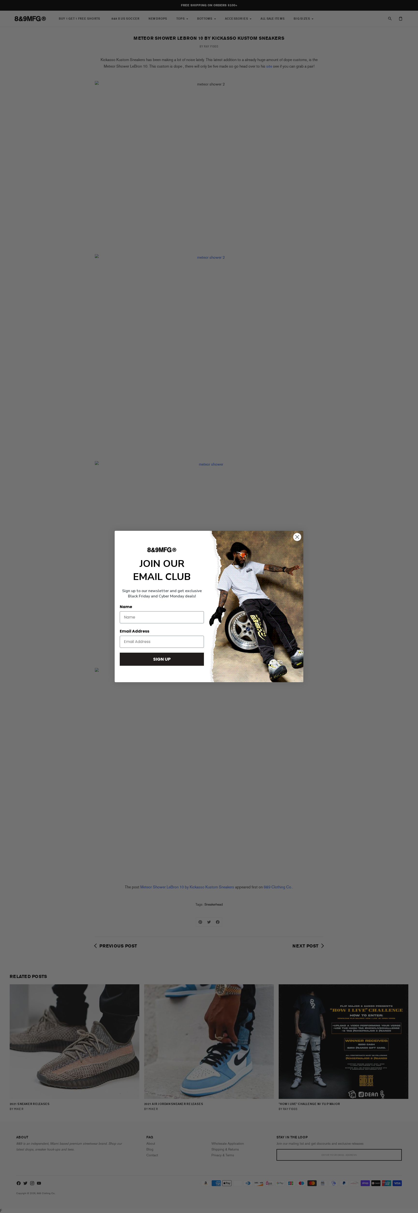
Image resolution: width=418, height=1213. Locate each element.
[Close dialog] (297, 537)
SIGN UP (162, 659)
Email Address (134, 631)
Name (126, 607)
